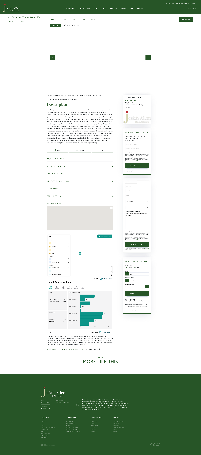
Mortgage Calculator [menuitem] (72, 427)
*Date (126, 199)
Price (127, 271)
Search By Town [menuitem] (85, 8)
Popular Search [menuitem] (71, 8)
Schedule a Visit (143, 182)
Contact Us (127, 107)
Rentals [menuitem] (123, 8)
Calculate (132, 293)
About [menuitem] (132, 8)
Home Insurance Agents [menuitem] (73, 431)
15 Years (137, 267)
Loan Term (128, 265)
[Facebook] (76, 405)
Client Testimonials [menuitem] (118, 427)
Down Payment (129, 277)
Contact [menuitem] (140, 8)
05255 (82, 349)
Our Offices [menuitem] (116, 423)
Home (48, 349)
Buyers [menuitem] (96, 8)
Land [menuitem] (42, 423)
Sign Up (189, 8)
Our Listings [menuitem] (44, 435)
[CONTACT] (186, 19)
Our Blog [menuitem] (115, 431)
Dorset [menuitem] (93, 423)
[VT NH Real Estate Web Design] (155, 445)
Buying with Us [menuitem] (70, 421)
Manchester (75, 349)
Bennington (66, 349)
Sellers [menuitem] (104, 8)
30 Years (130, 267)
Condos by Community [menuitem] (48, 427)
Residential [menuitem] (44, 421)
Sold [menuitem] (42, 431)
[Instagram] (79, 405)
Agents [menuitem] (115, 429)
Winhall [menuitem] (93, 431)
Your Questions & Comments (132, 211)
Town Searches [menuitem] (45, 433)
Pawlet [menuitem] (93, 427)
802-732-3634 (175, 3)
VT (60, 349)
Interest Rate (129, 284)
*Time (127, 205)
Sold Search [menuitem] (44, 437)
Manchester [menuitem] (94, 425)
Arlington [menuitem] (94, 421)
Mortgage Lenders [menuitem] (71, 429)
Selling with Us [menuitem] (70, 423)
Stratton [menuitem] (93, 429)
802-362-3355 (192, 3)
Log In (194, 8)
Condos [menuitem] (43, 425)
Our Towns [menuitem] (113, 8)
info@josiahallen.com (62, 403)
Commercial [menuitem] (44, 429)
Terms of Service (130, 249)
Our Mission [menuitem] (116, 425)
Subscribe (131, 165)
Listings (54, 349)
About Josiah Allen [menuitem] (118, 421)
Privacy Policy (136, 160)
